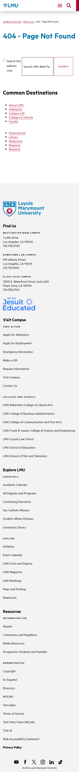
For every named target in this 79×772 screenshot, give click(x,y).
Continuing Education (17, 501)
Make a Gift (10, 360)
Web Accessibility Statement (21, 739)
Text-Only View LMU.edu (19, 722)
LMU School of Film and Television (25, 456)
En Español (10, 679)
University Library (14, 527)
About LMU (16, 105)
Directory (9, 688)
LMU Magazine (12, 572)
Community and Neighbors (20, 635)
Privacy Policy (12, 747)
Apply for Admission (16, 334)
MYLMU (8, 696)
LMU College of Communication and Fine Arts (32, 422)
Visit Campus (11, 377)
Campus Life (17, 113)
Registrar (15, 145)
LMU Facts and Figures (17, 563)
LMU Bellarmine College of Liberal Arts (28, 405)
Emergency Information (18, 352)
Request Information (16, 369)
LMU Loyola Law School (18, 439)
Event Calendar (12, 555)
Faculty (13, 121)
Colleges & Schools (21, 117)
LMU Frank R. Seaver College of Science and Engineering (39, 430)
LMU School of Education (19, 447)
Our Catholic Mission (16, 510)
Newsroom (15, 141)
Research (14, 149)
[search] (68, 5)
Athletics (8, 546)
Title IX (7, 730)
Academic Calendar (15, 485)
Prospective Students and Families (25, 652)
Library (13, 137)
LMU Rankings (12, 580)
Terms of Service (13, 713)
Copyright (9, 671)
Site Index (9, 705)
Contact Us (10, 386)
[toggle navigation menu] (59, 5)
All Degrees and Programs (19, 493)
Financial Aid (17, 133)
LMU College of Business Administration (29, 413)
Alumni (7, 626)
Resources (29, 21)
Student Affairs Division (18, 518)
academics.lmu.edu (12, 21)
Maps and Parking (14, 589)
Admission (15, 109)
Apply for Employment (17, 343)
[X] (34, 762)
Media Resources (13, 643)
